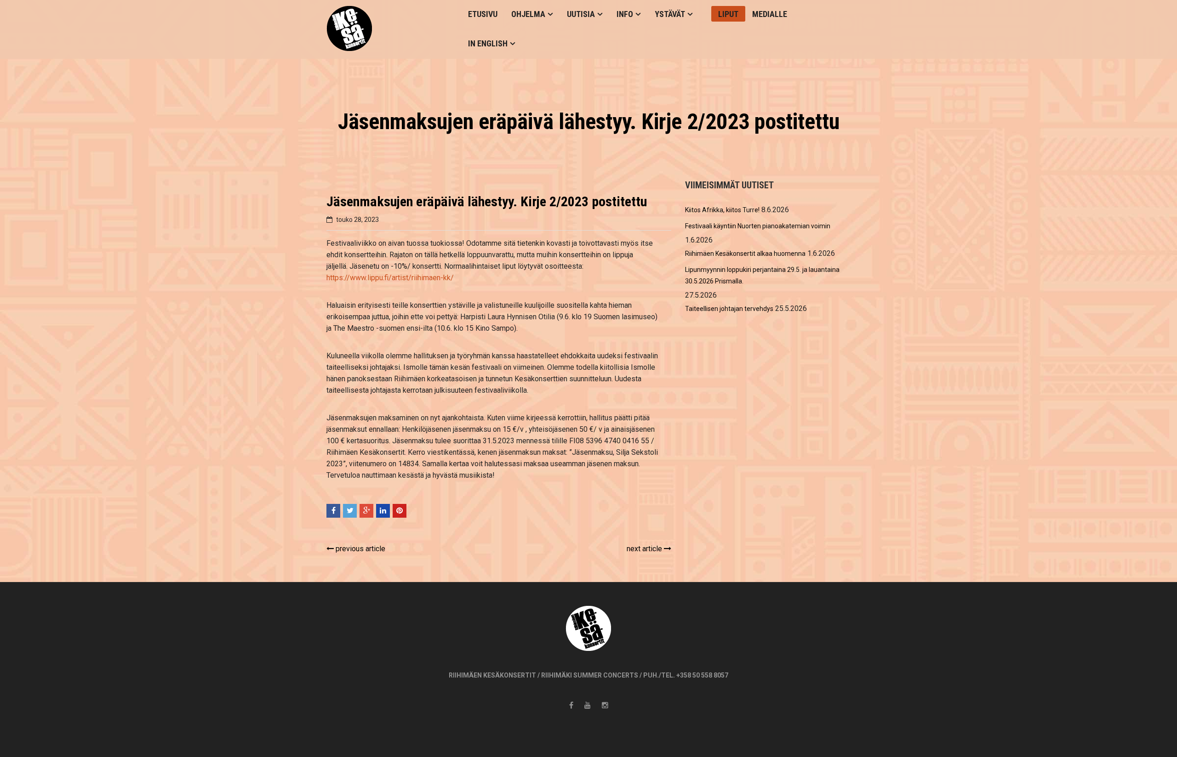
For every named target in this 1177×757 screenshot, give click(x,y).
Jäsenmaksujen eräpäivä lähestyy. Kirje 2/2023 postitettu (486, 201)
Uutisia (581, 14)
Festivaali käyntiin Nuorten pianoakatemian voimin (757, 226)
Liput (728, 14)
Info (625, 14)
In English (488, 43)
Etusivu (482, 14)
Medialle (769, 14)
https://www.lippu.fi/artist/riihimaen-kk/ (390, 277)
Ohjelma (528, 14)
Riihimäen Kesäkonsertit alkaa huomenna (745, 253)
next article (645, 548)
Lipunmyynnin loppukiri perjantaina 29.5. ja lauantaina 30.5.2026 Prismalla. (762, 275)
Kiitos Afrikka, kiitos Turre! (722, 210)
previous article (359, 548)
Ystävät (670, 14)
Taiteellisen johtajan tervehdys (729, 308)
